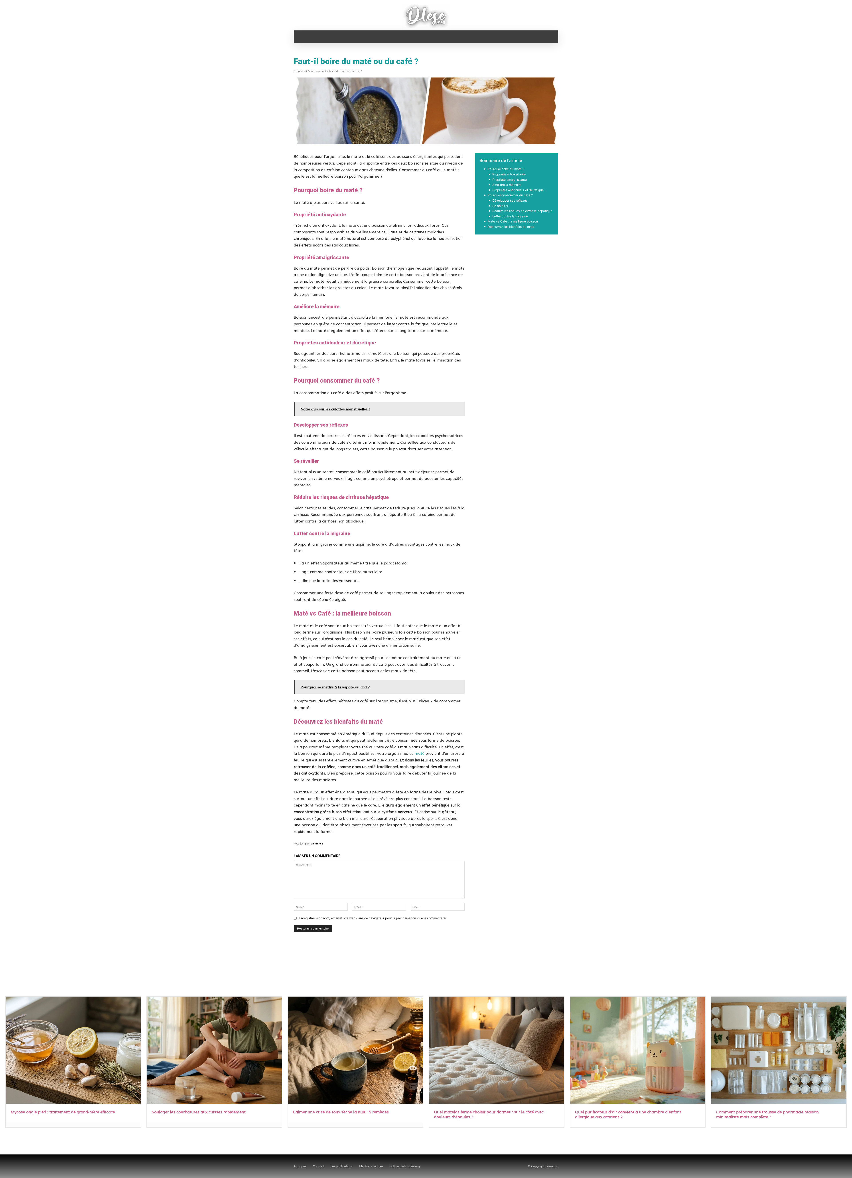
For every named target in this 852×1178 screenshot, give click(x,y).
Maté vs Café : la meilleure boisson (513, 221)
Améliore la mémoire (506, 185)
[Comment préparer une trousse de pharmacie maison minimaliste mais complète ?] (778, 1050)
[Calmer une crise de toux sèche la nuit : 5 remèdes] (355, 1050)
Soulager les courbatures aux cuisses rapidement (199, 1111)
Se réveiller (500, 206)
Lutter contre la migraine (510, 216)
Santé (311, 71)
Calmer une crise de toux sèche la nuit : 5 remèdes (341, 1111)
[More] (580, 249)
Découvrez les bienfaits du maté (511, 226)
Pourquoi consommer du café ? (510, 195)
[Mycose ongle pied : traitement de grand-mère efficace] (73, 1050)
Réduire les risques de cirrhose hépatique (522, 211)
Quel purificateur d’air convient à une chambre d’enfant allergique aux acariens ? (628, 1114)
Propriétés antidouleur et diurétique (518, 190)
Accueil (298, 71)
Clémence (317, 843)
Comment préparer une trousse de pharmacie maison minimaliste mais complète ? (767, 1114)
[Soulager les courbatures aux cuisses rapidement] (214, 1050)
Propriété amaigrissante (509, 179)
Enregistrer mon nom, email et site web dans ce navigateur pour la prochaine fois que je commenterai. (373, 918)
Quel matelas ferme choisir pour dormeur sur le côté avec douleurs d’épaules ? (489, 1114)
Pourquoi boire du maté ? (506, 169)
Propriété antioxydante (509, 174)
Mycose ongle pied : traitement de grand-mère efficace (63, 1111)
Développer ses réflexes (509, 200)
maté (419, 753)
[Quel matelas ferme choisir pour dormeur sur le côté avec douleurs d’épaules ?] (496, 1050)
